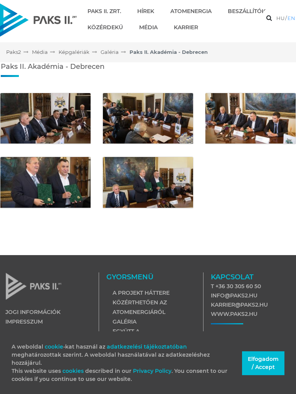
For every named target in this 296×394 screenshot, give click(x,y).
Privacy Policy (152, 370)
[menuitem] (107, 11)
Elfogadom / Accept (263, 363)
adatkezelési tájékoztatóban (147, 346)
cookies (73, 370)
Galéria (124, 321)
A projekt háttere (141, 292)
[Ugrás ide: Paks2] (38, 20)
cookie (54, 346)
